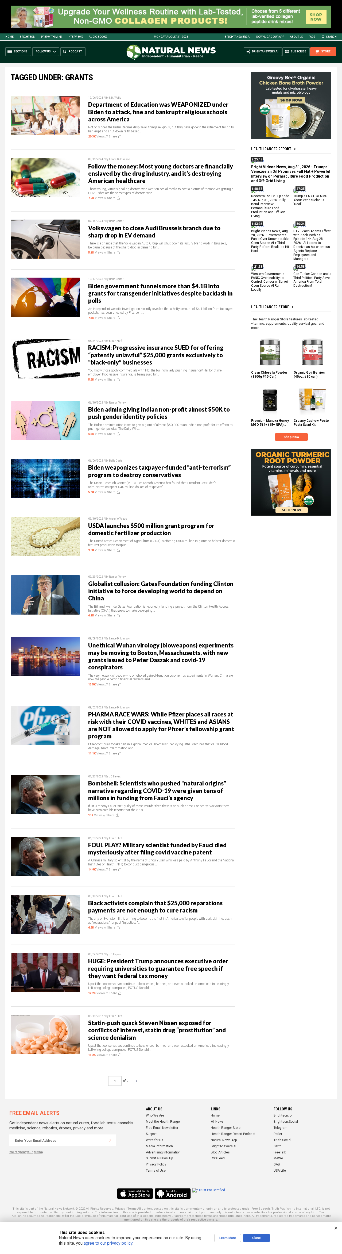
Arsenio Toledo (118, 518)
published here (239, 1216)
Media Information (159, 1146)
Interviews (75, 36)
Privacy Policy (156, 1164)
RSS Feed (218, 1158)
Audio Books (98, 36)
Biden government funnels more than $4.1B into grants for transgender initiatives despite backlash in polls (160, 293)
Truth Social (282, 1140)
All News (217, 1121)
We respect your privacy (26, 1152)
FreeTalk (280, 1152)
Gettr (277, 1146)
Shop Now (291, 437)
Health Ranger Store (270, 307)
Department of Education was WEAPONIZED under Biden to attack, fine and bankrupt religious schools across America (158, 112)
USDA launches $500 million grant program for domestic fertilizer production (151, 529)
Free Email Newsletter (162, 1128)
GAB (277, 1164)
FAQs (312, 36)
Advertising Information (163, 1152)
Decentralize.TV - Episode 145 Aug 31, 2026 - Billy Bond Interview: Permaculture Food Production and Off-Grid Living (270, 206)
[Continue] (110, 1140)
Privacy (120, 1208)
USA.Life (280, 1170)
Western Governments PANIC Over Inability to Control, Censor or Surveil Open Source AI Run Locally (270, 282)
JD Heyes (115, 776)
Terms (132, 1208)
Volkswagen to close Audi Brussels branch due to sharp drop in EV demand (154, 231)
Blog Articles (220, 1152)
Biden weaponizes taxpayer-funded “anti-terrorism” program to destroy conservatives (159, 471)
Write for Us (154, 1140)
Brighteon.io (283, 1115)
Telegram (280, 1128)
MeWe (278, 1158)
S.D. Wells (115, 97)
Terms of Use (156, 1170)
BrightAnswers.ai (237, 36)
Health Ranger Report (271, 149)
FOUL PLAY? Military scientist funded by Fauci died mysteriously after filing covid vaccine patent (157, 848)
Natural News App (224, 1140)
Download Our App (270, 36)
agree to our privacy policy (108, 1243)
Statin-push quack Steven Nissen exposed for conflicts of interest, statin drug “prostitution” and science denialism (157, 1030)
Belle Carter (116, 221)
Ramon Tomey (117, 402)
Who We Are (155, 1115)
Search (331, 36)
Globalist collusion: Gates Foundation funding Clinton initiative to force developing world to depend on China (161, 591)
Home (9, 36)
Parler (278, 1134)
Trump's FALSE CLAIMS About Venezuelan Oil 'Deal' (310, 200)
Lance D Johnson (119, 159)
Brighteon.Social (286, 1121)
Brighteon (27, 36)
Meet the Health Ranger (163, 1121)
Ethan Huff (115, 340)
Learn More (227, 1238)
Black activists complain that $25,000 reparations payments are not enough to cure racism (155, 906)
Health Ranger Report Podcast (233, 1134)
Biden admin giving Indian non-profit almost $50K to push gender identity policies (159, 413)
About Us (296, 36)
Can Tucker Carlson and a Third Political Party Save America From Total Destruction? (312, 280)
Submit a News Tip (159, 1158)
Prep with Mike (51, 36)
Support (151, 1134)
